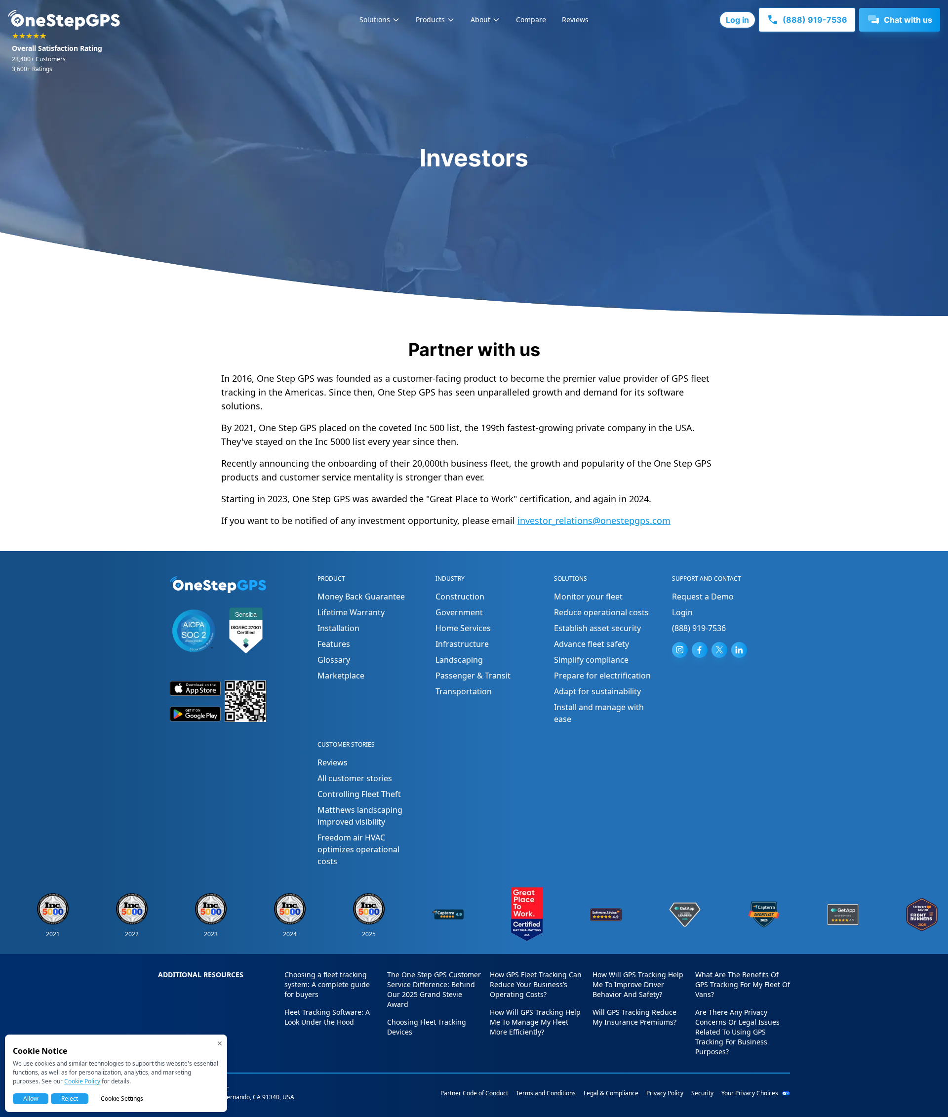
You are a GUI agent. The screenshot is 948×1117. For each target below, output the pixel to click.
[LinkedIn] (739, 650)
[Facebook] (700, 650)
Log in (737, 20)
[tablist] (474, 20)
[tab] (380, 20)
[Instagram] (680, 650)
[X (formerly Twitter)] (719, 650)
